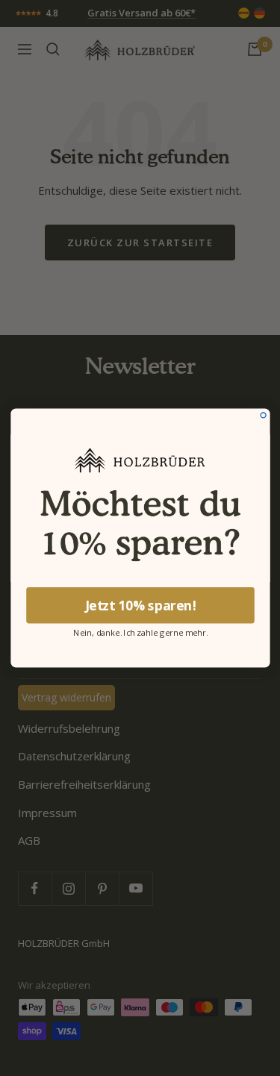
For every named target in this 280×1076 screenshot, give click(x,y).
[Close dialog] (263, 415)
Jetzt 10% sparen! (140, 605)
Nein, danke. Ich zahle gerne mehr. (140, 631)
